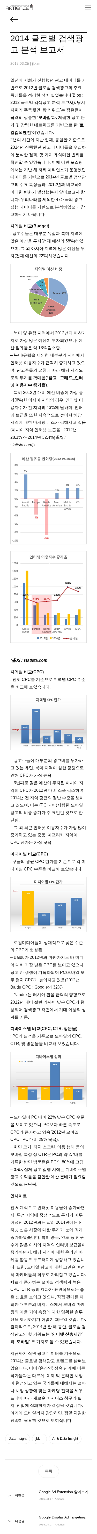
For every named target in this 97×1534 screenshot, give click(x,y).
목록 (48, 1471)
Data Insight (18, 1439)
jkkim (39, 1439)
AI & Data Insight (65, 1439)
